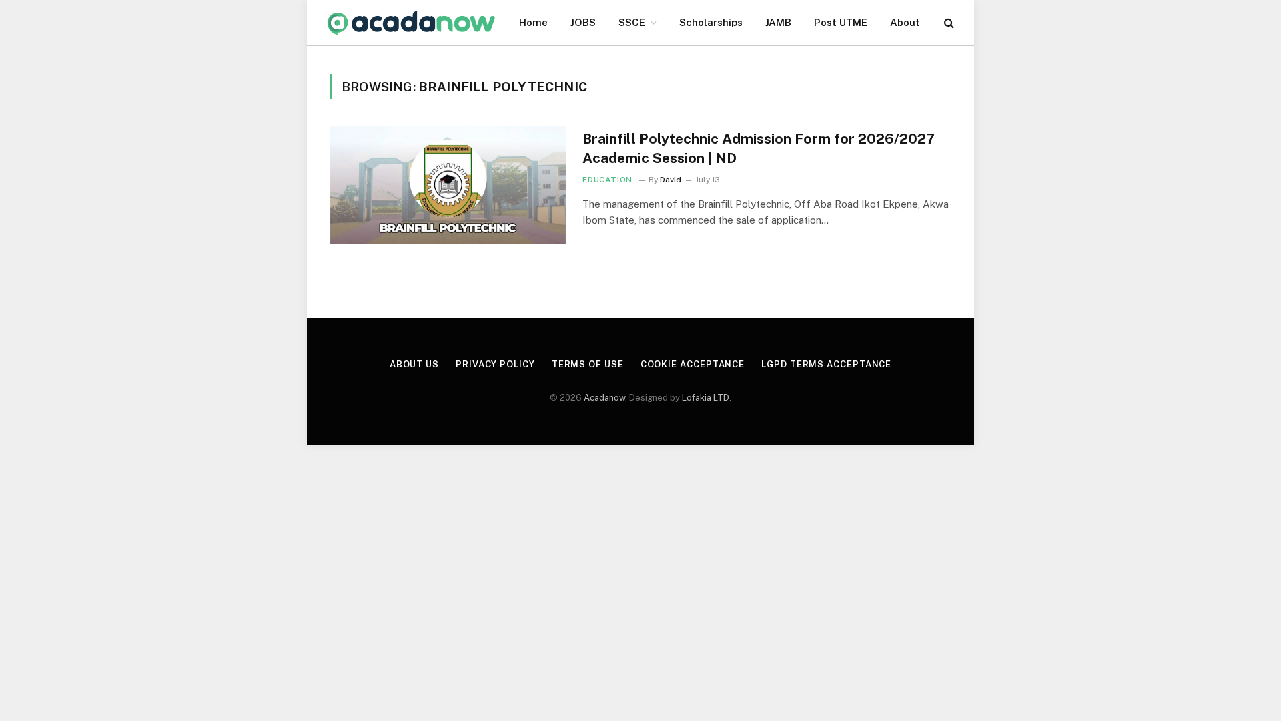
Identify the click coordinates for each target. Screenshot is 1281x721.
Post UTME (840, 22)
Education (607, 179)
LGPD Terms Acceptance (826, 364)
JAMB (778, 22)
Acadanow (604, 398)
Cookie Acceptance (692, 364)
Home (533, 22)
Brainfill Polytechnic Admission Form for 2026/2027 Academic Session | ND (758, 148)
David (670, 179)
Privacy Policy (495, 364)
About (905, 22)
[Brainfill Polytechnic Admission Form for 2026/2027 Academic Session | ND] (448, 185)
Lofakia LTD (705, 398)
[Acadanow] (411, 23)
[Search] (947, 23)
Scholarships (711, 22)
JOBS (583, 22)
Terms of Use (588, 364)
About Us (414, 364)
